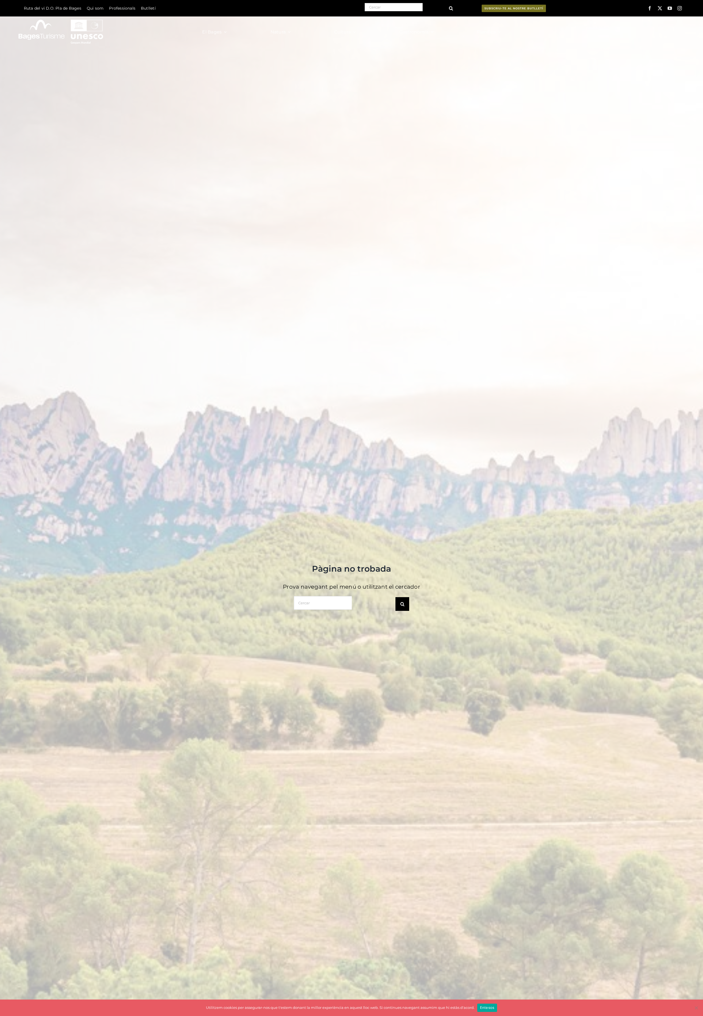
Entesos (487, 1007)
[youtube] (670, 8)
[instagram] (679, 8)
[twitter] (660, 8)
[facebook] (650, 8)
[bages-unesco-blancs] (61, 17)
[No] (696, 1008)
